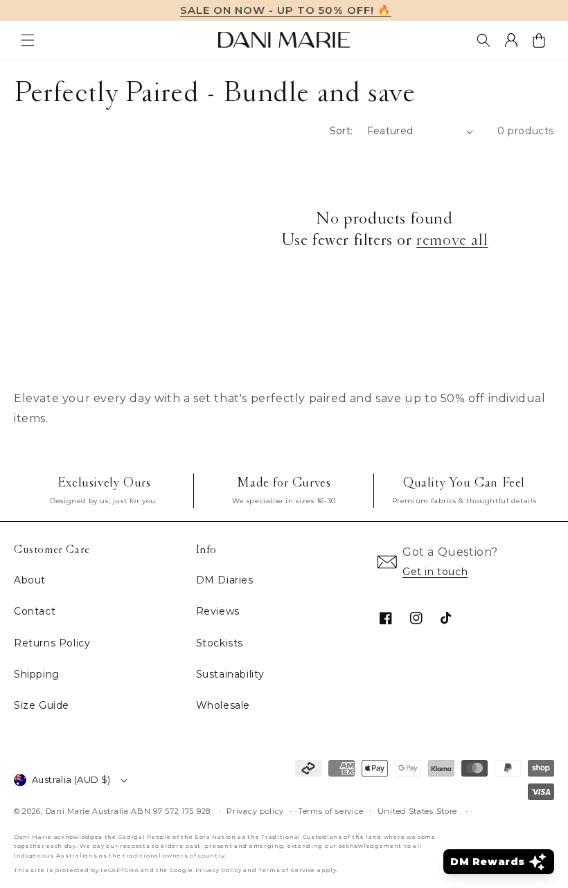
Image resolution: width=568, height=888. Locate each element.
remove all (452, 240)
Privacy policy (255, 811)
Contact (34, 611)
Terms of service (331, 811)
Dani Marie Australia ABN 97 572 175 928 (128, 811)
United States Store (417, 811)
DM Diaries (225, 580)
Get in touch (435, 571)
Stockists (219, 643)
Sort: (341, 131)
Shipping (37, 674)
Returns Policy (52, 643)
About (30, 580)
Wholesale (223, 705)
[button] (28, 40)
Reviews (218, 611)
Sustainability (230, 674)
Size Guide (41, 705)
